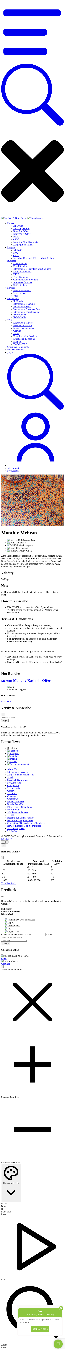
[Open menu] (32, 62)
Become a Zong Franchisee (20, 820)
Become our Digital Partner (20, 817)
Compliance (13, 785)
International (13, 298)
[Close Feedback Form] (2, 896)
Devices (11, 287)
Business (11, 261)
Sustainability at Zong (17, 780)
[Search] (32, 124)
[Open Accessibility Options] (2, 966)
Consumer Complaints (18, 347)
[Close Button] (3, 845)
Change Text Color (11, 1183)
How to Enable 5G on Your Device (24, 826)
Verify (4, 721)
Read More (6, 701)
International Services (17, 772)
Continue (5, 963)
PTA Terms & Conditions (19, 807)
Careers (11, 791)
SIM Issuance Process (17, 812)
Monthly (6, 680)
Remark (50, 934)
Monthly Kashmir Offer (32, 680)
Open (3, 958)
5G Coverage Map (16, 828)
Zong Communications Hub (20, 774)
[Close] (2, 857)
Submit (5, 944)
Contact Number (9, 934)
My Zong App (14, 782)
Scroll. (10, 777)
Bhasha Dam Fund (16, 804)
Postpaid (11, 247)
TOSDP (11, 815)
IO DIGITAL (7, 839)
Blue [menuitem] (3, 1206)
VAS (9, 320)
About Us (12, 769)
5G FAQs (12, 831)
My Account (13, 470)
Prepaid (11, 223)
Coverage (11, 796)
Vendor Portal (13, 788)
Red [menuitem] (3, 1209)
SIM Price (12, 793)
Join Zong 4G (14, 468)
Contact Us (12, 799)
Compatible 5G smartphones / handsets (25, 823)
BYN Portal (13, 809)
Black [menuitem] (4, 1203)
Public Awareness (15, 801)
